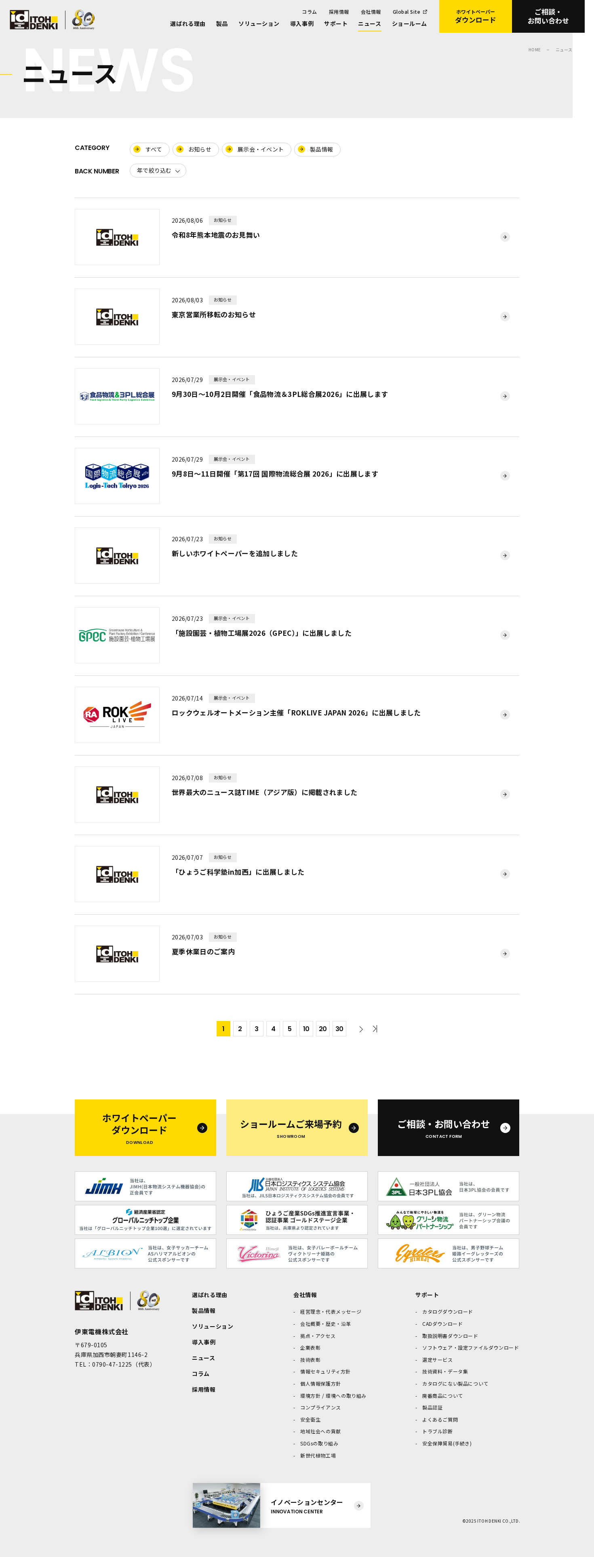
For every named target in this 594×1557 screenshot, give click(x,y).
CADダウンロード (442, 1323)
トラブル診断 (437, 1431)
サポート (336, 23)
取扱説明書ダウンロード (450, 1335)
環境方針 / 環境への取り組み (333, 1395)
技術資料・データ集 (445, 1371)
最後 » (373, 1028)
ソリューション (259, 23)
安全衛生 (310, 1419)
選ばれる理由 (187, 23)
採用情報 (339, 11)
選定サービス (437, 1359)
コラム (309, 11)
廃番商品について (442, 1395)
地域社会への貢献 (320, 1431)
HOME (535, 49)
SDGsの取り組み (319, 1443)
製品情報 (204, 1310)
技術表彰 (310, 1359)
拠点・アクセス (317, 1335)
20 (323, 1029)
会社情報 (371, 11)
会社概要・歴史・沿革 (325, 1323)
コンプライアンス (320, 1407)
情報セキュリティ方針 (325, 1371)
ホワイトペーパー (475, 16)
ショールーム (409, 23)
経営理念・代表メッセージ (330, 1311)
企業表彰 (310, 1347)
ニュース (369, 23)
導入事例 (302, 23)
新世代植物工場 (318, 1455)
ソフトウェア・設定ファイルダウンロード (470, 1347)
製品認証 (432, 1407)
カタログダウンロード (447, 1311)
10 (306, 1029)
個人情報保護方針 (320, 1383)
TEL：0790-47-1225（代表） (115, 1364)
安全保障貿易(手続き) (447, 1443)
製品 (222, 23)
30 (339, 1029)
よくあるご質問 (440, 1419)
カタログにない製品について (455, 1383)
